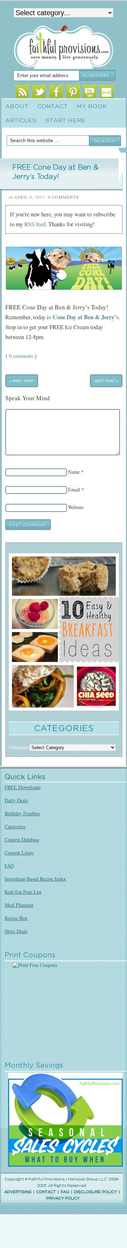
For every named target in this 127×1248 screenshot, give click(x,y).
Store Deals (16, 931)
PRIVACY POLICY (63, 1198)
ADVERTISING (17, 1192)
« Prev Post (22, 381)
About (17, 106)
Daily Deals (16, 800)
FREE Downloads (23, 787)
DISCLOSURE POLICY (95, 1192)
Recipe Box (16, 918)
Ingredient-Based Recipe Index (35, 878)
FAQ (9, 865)
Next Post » (106, 381)
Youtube (90, 92)
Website (76, 507)
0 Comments (63, 197)
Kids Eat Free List (23, 891)
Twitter (39, 92)
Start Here (66, 120)
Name (74, 471)
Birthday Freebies (22, 813)
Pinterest (73, 92)
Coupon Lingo (19, 852)
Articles (21, 120)
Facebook (56, 92)
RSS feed (35, 224)
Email (106, 92)
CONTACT (46, 1192)
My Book (92, 106)
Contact (52, 106)
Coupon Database (22, 839)
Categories (15, 826)
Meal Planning (19, 905)
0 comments (21, 355)
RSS (22, 92)
